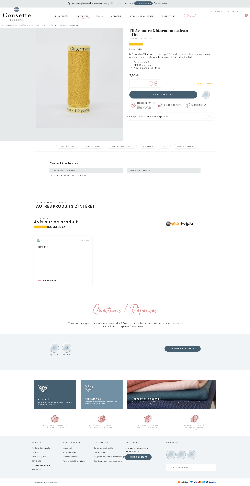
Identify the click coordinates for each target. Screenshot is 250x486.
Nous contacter (69, 452)
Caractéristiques (67, 146)
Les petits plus (102, 443)
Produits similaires (92, 146)
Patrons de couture (141, 16)
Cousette (37, 443)
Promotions (168, 16)
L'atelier (35, 452)
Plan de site (37, 470)
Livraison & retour (70, 457)
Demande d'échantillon (104, 448)
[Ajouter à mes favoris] (206, 95)
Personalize (161, 3)
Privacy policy (177, 3)
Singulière (83, 17)
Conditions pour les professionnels (108, 461)
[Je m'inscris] (213, 467)
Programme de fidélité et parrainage (109, 457)
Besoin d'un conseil (74, 443)
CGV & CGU (36, 461)
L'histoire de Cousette (41, 448)
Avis (165, 146)
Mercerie (116, 16)
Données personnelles (41, 465)
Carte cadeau (100, 452)
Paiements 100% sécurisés (73, 461)
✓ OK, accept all (143, 3)
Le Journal (189, 16)
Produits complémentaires (122, 146)
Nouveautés (62, 16)
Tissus (100, 16)
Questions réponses (185, 146)
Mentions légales (39, 457)
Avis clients (148, 146)
